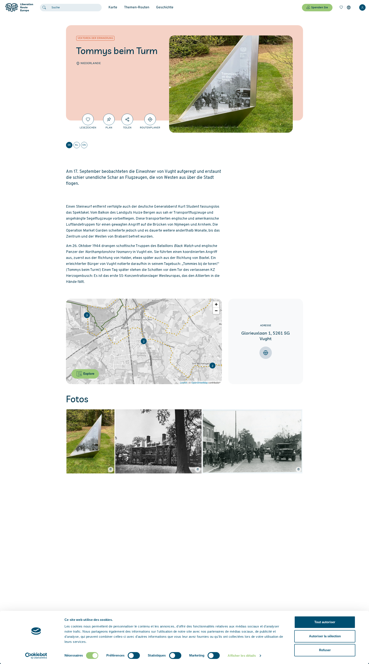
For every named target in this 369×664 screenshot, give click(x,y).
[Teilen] (127, 119)
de (69, 145)
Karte (112, 7)
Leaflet (183, 382)
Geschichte (164, 7)
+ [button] (216, 304)
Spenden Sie (319, 7)
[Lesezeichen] (341, 7)
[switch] (134, 655)
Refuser (325, 650)
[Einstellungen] (348, 7)
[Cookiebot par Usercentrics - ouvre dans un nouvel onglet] (36, 655)
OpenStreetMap (199, 382)
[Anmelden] (362, 7)
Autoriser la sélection (325, 636)
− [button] (216, 310)
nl (76, 145)
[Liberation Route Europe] (19, 7)
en (84, 145)
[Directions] (150, 119)
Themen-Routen (136, 7)
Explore (88, 373)
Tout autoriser (324, 622)
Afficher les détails (242, 655)
